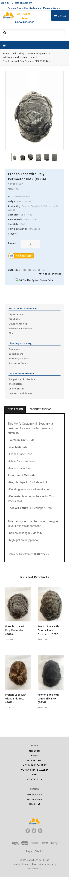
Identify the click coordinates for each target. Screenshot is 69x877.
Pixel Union (38, 864)
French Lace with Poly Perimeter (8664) (15, 630)
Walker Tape (34, 799)
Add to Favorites (51, 273)
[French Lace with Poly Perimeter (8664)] (18, 605)
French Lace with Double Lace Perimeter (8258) (48, 630)
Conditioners (15, 354)
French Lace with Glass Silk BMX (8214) (48, 698)
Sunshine (34, 804)
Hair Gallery (18, 53)
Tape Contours (16, 314)
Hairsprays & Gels (18, 358)
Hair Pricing (35, 760)
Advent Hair (15, 183)
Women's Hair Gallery (35, 769)
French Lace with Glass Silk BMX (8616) (15, 698)
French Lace (28, 57)
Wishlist (39, 851)
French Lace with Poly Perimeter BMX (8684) (25, 61)
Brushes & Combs (18, 363)
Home (6, 53)
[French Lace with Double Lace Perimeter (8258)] (51, 605)
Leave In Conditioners (20, 393)
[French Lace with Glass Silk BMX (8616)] (18, 673)
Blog (34, 774)
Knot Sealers (15, 384)
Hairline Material (11, 57)
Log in (29, 851)
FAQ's (34, 755)
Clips (11, 333)
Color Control (16, 388)
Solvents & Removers (20, 328)
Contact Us (34, 779)
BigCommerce (34, 868)
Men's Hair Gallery (34, 765)
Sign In (5, 2)
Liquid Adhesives (17, 323)
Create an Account (22, 2)
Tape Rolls (14, 319)
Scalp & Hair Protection (21, 379)
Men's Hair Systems (38, 53)
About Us (34, 751)
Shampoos (14, 349)
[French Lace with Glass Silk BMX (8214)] (51, 673)
